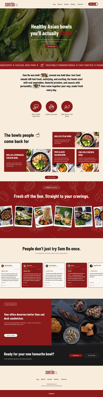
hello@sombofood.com (52, 384)
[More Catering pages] (75, 4)
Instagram (51, 393)
